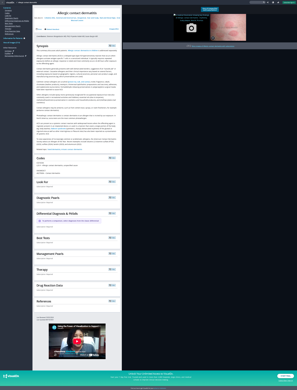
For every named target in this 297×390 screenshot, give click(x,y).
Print (40, 29)
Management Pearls (12, 26)
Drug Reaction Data (12, 31)
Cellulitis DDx (49, 18)
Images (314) (114, 29)
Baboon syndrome (58, 128)
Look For (8, 16)
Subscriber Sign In (289, 2)
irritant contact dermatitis (71, 149)
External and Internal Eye (66, 18)
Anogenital (81, 18)
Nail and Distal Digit (108, 18)
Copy (113, 45)
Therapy (8, 29)
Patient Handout (52, 29)
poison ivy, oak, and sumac (79, 82)
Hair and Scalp (93, 18)
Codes (7, 13)
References (9, 34)
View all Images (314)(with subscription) (209, 9)
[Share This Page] (268, 2)
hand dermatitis (54, 149)
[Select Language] (273, 2)
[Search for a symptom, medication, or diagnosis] (257, 2)
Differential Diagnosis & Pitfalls (17, 21)
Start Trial (286, 376)
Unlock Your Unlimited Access (151, 373)
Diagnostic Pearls (11, 18)
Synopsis (8, 10)
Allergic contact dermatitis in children (83, 50)
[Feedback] (278, 2)
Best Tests (9, 23)
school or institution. (160, 388)
